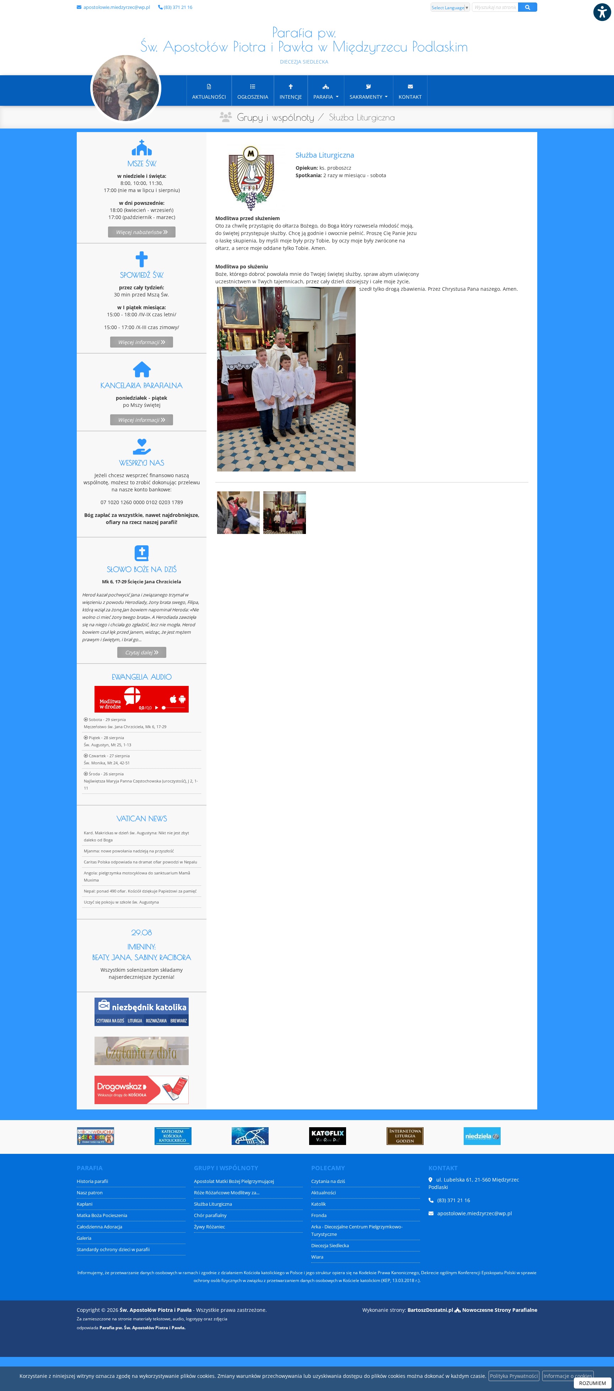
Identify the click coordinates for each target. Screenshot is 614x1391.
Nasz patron (90, 1193)
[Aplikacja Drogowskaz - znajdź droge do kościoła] (142, 1089)
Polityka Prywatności (514, 1376)
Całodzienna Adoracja (99, 1227)
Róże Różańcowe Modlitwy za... (226, 1193)
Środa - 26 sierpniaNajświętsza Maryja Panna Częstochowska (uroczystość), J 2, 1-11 (141, 781)
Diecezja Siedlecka (330, 1246)
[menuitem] (209, 90)
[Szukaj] (527, 7)
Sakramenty (367, 96)
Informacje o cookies (568, 1376)
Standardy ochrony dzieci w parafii (113, 1250)
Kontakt (410, 96)
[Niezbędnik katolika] (142, 1011)
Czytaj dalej (139, 652)
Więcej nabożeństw (139, 232)
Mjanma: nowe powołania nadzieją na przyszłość (129, 850)
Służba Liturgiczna (213, 1204)
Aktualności (209, 96)
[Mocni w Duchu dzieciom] (91, 1136)
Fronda (319, 1215)
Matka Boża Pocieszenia (102, 1215)
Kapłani (84, 1204)
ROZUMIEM (592, 1383)
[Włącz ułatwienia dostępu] (601, 12)
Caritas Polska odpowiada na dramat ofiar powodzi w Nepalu (140, 861)
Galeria (84, 1238)
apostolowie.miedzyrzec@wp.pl (116, 7)
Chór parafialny (210, 1215)
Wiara (317, 1257)
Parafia (323, 96)
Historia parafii (92, 1181)
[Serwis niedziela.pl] (478, 1136)
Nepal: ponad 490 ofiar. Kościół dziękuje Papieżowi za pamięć (140, 891)
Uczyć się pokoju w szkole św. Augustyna (121, 902)
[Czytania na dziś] (142, 1050)
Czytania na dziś (328, 1181)
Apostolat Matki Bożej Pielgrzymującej (234, 1181)
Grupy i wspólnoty (275, 117)
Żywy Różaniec (209, 1227)
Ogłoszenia (252, 96)
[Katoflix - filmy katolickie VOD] (323, 1136)
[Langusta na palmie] (246, 1136)
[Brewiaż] (401, 1136)
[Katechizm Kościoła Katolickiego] (169, 1136)
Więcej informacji (139, 342)
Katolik (318, 1204)
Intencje (291, 96)
